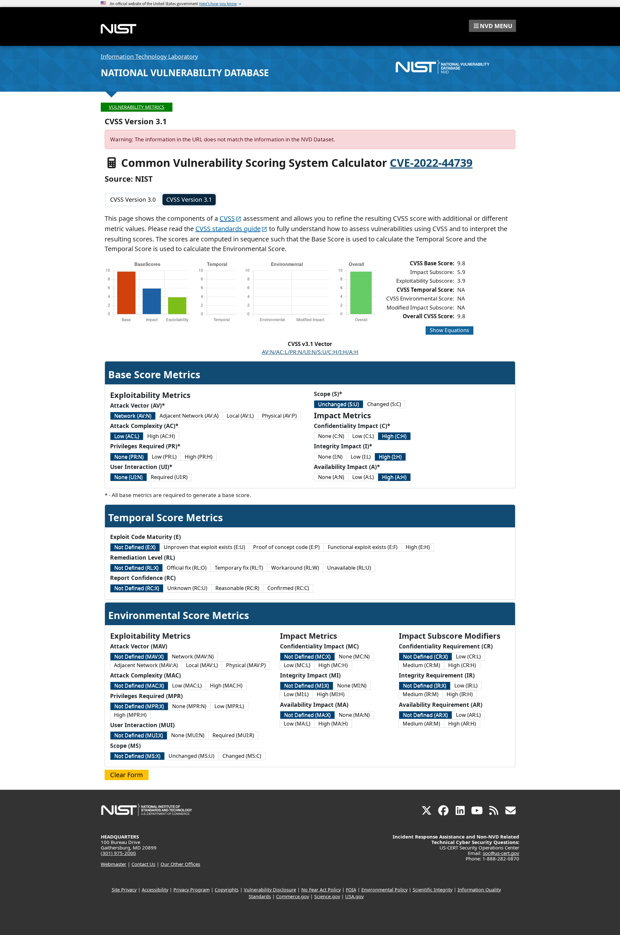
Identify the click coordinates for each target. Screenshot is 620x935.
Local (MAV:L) (202, 665)
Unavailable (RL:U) (349, 567)
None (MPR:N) (189, 706)
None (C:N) (331, 436)
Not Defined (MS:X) (137, 755)
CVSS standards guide (228, 228)
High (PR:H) (198, 456)
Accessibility (155, 890)
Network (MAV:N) (193, 656)
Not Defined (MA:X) (307, 714)
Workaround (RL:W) (295, 567)
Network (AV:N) (132, 415)
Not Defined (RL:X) (136, 567)
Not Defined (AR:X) (425, 714)
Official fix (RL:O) (187, 567)
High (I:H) (390, 456)
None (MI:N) (352, 685)
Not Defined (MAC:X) (139, 685)
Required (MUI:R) (233, 735)
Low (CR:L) (468, 656)
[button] (492, 26)
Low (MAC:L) (187, 685)
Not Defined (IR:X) (424, 685)
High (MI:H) (331, 694)
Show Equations (449, 330)
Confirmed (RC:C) (288, 588)
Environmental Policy (384, 890)
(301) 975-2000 (118, 853)
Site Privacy (124, 890)
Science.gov (327, 896)
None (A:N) (331, 477)
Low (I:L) (361, 456)
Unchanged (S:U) (338, 404)
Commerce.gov (292, 896)
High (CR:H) (462, 665)
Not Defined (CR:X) (425, 656)
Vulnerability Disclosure (270, 890)
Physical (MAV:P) (246, 665)
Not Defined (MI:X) (306, 685)
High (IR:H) (460, 694)
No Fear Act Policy (321, 890)
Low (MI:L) (296, 694)
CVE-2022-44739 (431, 162)
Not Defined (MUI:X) (138, 735)
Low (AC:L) (126, 436)
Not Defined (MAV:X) (139, 656)
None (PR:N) (129, 456)
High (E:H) (418, 547)
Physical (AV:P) (279, 415)
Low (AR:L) (468, 714)
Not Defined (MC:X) (307, 656)
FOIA (351, 890)
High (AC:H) (161, 436)
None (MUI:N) (187, 735)
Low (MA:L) (297, 723)
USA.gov (354, 896)
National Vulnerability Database (185, 72)
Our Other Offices (180, 864)
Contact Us (143, 864)
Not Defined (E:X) (135, 547)
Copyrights (227, 890)
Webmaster (113, 864)
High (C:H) (394, 436)
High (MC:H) (333, 665)
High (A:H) (394, 477)
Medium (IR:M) (421, 694)
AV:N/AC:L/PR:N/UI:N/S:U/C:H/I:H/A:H (310, 352)
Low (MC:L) (297, 665)
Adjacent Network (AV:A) (189, 415)
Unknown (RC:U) (187, 588)
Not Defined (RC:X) (136, 588)
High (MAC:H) (226, 685)
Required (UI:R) (169, 477)
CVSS (227, 218)
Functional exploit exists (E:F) (363, 547)
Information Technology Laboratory (149, 56)
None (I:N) (330, 456)
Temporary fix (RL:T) (239, 567)
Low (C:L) (363, 436)
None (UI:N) (128, 477)
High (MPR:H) (130, 714)
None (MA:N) (354, 714)
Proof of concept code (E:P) (286, 547)
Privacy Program (191, 890)
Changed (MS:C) (241, 755)
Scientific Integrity (432, 890)
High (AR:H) (462, 723)
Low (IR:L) (466, 685)
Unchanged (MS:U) (191, 755)
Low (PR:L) (164, 456)
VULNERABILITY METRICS (136, 107)
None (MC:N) (354, 656)
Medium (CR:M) (421, 665)
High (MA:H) (333, 723)
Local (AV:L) (240, 415)
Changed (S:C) (384, 404)
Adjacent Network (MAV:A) (146, 665)
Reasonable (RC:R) (237, 588)
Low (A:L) (363, 477)
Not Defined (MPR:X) (139, 706)
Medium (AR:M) (421, 723)
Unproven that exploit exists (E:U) (204, 547)
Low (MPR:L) (229, 706)
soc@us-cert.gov (501, 853)
